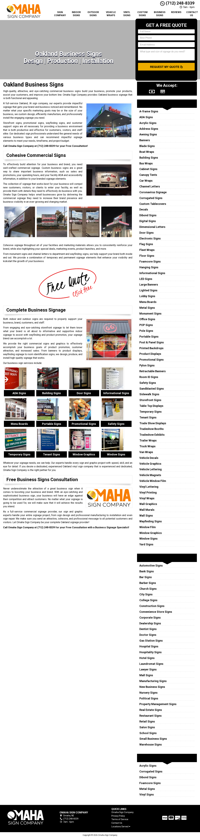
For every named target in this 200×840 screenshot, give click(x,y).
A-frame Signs (148, 111)
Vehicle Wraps (111, 14)
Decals (143, 209)
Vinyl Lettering (148, 486)
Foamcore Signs (150, 261)
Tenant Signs (147, 417)
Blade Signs (147, 146)
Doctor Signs (147, 634)
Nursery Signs (148, 692)
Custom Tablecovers (152, 203)
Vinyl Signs (126, 14)
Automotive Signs (151, 565)
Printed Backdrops (151, 348)
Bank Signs (146, 571)
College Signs (148, 600)
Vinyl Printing (148, 492)
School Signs (148, 733)
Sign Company (60, 14)
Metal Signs (147, 307)
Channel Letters (149, 186)
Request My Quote (165, 66)
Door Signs (146, 232)
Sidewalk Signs (149, 394)
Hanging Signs (148, 267)
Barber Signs (147, 583)
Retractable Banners (152, 371)
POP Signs (146, 325)
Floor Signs (146, 255)
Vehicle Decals (148, 457)
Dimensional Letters (152, 226)
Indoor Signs (76, 14)
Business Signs (159, 14)
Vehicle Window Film (152, 481)
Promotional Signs (151, 359)
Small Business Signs (153, 738)
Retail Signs (147, 721)
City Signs (145, 594)
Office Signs (147, 319)
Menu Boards (147, 302)
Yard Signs (146, 544)
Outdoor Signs (93, 14)
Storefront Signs (150, 400)
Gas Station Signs (151, 640)
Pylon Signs (147, 365)
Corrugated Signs (150, 198)
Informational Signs (152, 273)
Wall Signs (146, 515)
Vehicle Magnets (150, 475)
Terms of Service (119, 819)
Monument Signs (150, 313)
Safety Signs (147, 382)
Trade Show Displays (152, 423)
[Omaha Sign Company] (25, 817)
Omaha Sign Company (122, 812)
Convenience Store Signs (155, 611)
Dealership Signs (150, 623)
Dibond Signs (147, 215)
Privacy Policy (118, 816)
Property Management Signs (157, 704)
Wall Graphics (148, 504)
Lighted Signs (148, 290)
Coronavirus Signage (153, 192)
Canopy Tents (148, 174)
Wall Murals (146, 509)
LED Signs (145, 279)
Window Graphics (150, 533)
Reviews (176, 12)
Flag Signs (146, 244)
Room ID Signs (148, 377)
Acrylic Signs (147, 123)
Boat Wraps (146, 151)
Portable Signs (148, 336)
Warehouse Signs (150, 744)
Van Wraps (146, 452)
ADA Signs (146, 117)
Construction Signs (151, 606)
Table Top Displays (151, 405)
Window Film (147, 527)
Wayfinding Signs (150, 521)
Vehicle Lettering (150, 469)
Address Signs (148, 128)
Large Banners (148, 284)
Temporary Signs (150, 411)
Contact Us (192, 14)
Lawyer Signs (148, 669)
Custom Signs (142, 14)
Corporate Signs (150, 617)
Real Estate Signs (150, 709)
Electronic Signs (150, 238)
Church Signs (148, 588)
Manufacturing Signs (153, 681)
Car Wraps (145, 180)
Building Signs (148, 157)
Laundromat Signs (151, 663)
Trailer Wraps (148, 440)
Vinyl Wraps (146, 498)
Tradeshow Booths (151, 428)
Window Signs (148, 538)
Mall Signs (146, 675)
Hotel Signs (147, 658)
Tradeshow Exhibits (152, 434)
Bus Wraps (146, 163)
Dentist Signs (148, 629)
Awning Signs (148, 134)
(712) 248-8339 (180, 3)
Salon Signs (147, 727)
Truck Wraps (147, 446)
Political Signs (148, 698)
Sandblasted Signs (151, 388)
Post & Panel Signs (151, 342)
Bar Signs (145, 577)
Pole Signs (146, 330)
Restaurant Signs (150, 715)
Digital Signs (147, 221)
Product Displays (150, 353)
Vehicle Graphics (150, 463)
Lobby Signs (147, 296)
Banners (144, 140)
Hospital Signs (148, 646)
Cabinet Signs (148, 169)
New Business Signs (152, 686)
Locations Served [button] (120, 826)
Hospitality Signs (150, 652)
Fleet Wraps (147, 250)
